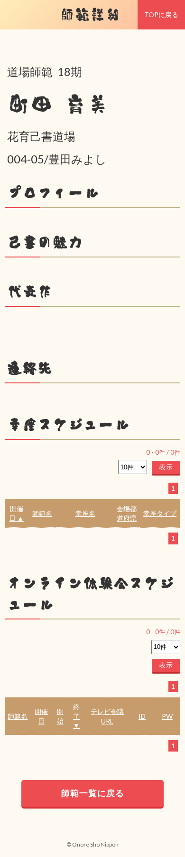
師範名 (42, 513)
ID (142, 716)
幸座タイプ (159, 513)
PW (167, 716)
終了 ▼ (76, 716)
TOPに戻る (161, 14)
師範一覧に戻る (92, 793)
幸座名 (85, 513)
